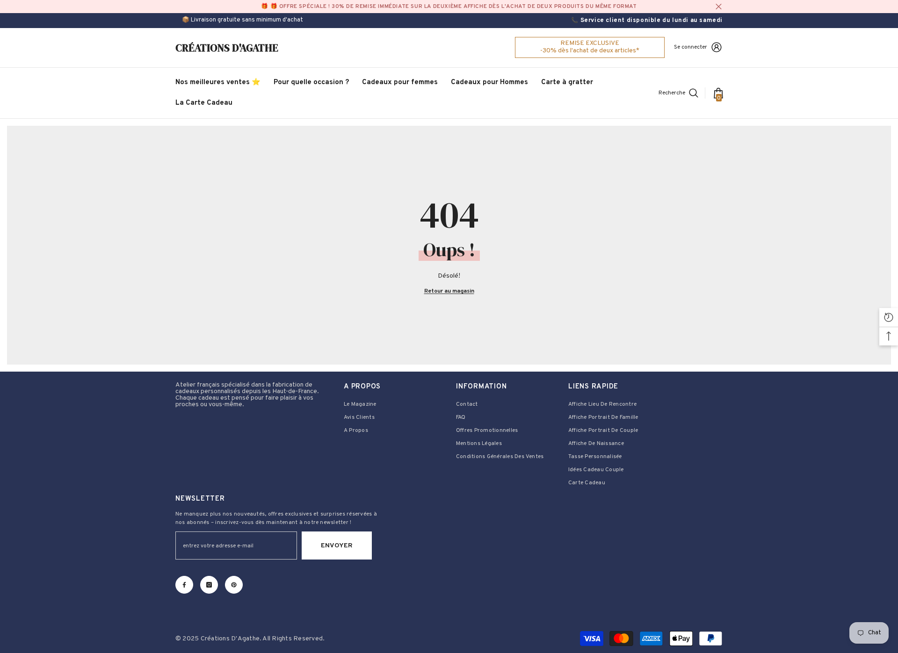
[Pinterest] (234, 585)
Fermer (719, 7)
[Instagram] (209, 585)
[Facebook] (184, 585)
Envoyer (337, 546)
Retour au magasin (449, 291)
